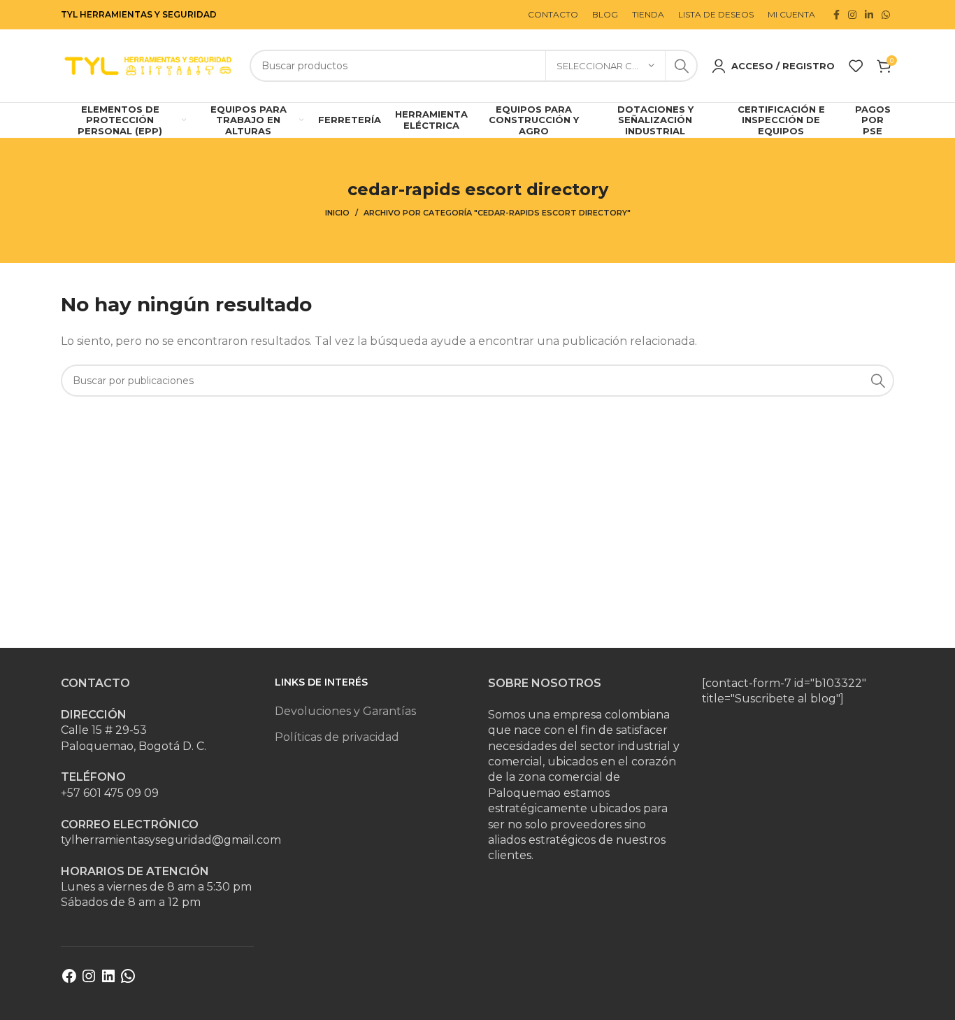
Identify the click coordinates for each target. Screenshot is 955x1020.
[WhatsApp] (128, 980)
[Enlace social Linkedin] (869, 15)
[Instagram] (88, 980)
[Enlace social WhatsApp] (885, 15)
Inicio (337, 213)
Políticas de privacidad (337, 737)
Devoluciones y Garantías (345, 711)
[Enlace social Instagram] (852, 15)
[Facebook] (69, 980)
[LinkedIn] (108, 980)
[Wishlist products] (856, 66)
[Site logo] (148, 64)
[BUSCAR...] (682, 66)
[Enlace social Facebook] (836, 15)
